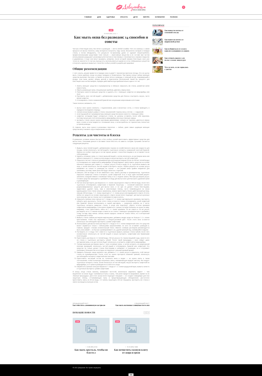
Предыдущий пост (89, 304)
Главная (88, 17)
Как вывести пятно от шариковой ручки (174, 40)
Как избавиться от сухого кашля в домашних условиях (177, 50)
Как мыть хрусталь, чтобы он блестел (91, 351)
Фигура (146, 17)
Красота (124, 17)
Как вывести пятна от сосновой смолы (174, 31)
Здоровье (110, 17)
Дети (135, 17)
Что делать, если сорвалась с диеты (176, 68)
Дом (99, 17)
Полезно (174, 17)
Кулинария (160, 17)
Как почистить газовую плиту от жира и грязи (131, 351)
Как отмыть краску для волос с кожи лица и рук (175, 59)
